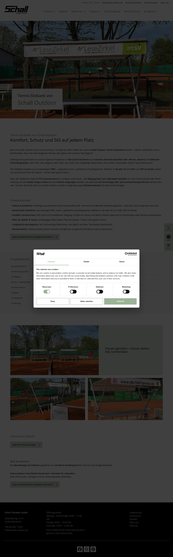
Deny (53, 301)
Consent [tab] (51, 262)
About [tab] (121, 262)
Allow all (120, 301)
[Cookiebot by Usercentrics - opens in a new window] (126, 254)
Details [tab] (86, 262)
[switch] (73, 291)
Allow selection (86, 301)
